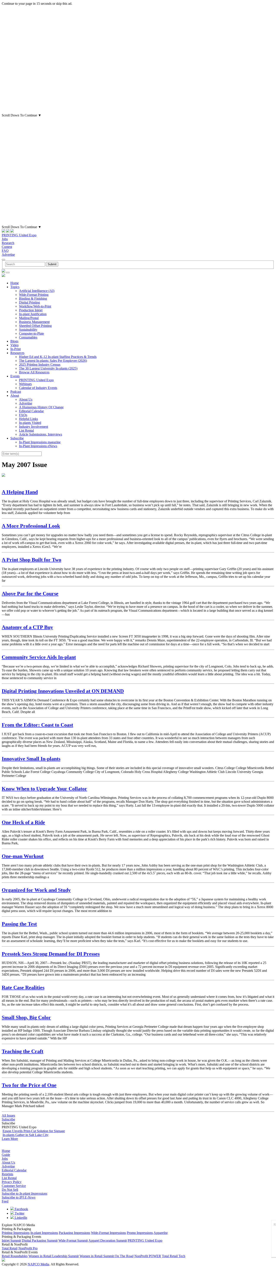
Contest (7, 247)
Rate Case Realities (23, 987)
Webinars (25, 384)
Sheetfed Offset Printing (35, 326)
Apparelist (161, 1233)
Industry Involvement (33, 426)
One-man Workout (23, 856)
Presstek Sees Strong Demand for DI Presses (51, 954)
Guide (6, 1155)
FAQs (23, 415)
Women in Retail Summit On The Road (106, 1256)
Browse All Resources (34, 372)
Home (14, 283)
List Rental (26, 430)
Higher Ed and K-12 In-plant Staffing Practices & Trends (58, 357)
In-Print (15, 349)
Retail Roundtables (15, 1256)
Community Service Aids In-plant (39, 657)
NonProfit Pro (28, 1248)
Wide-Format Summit (73, 1240)
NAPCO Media (38, 1264)
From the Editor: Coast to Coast (37, 725)
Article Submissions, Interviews (40, 434)
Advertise (8, 254)
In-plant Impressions (44, 1233)
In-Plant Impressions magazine (40, 442)
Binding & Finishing (33, 298)
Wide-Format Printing (34, 294)
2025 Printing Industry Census (39, 364)
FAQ (5, 250)
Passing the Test (19, 924)
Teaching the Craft (22, 1051)
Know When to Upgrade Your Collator (44, 789)
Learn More (10, 1139)
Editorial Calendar (31, 411)
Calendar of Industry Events (38, 388)
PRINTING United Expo (19, 235)
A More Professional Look (31, 526)
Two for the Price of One (29, 1085)
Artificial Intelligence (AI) (36, 291)
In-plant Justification (33, 314)
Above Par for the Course (30, 593)
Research (8, 243)
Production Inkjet (30, 310)
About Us (25, 399)
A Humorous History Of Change (41, 407)
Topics (14, 287)
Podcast (15, 391)
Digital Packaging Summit (40, 1240)
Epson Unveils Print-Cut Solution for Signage (34, 1131)
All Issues (8, 1115)
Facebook (21, 1209)
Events (15, 376)
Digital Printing (29, 302)
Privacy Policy (12, 1182)
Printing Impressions (16, 1233)
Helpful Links (28, 419)
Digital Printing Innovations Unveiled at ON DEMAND (63, 691)
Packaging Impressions (74, 1233)
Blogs (14, 341)
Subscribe (17, 438)
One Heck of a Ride (23, 822)
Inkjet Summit (11, 1240)
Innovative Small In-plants (31, 759)
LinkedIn (20, 1217)
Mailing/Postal (29, 318)
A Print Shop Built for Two (31, 560)
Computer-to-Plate (31, 333)
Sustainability (28, 329)
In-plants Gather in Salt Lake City (26, 1135)
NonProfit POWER (147, 1256)
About (14, 395)
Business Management (34, 322)
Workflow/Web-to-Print (35, 306)
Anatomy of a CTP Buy (27, 627)
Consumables (28, 337)
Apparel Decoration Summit (107, 1240)
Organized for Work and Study (36, 890)
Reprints (7, 1174)
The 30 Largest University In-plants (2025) (48, 368)
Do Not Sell (10, 1189)
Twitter (19, 1213)
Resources (17, 353)
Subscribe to (24, 1193)
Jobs (5, 239)
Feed (5, 1201)
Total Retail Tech (173, 1256)
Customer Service (14, 1186)
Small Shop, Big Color (26, 1017)
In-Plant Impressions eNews (38, 446)
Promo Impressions (140, 1233)
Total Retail (9, 1248)
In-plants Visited (30, 423)
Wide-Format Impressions (108, 1233)
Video (14, 345)
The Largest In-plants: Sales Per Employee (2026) (53, 360)
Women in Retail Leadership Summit (53, 1256)
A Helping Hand (20, 492)
